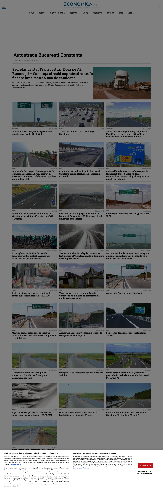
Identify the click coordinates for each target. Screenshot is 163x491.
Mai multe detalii (16, 465)
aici (36, 478)
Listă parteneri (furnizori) (81, 468)
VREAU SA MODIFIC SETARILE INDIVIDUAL (145, 473)
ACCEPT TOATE (145, 465)
